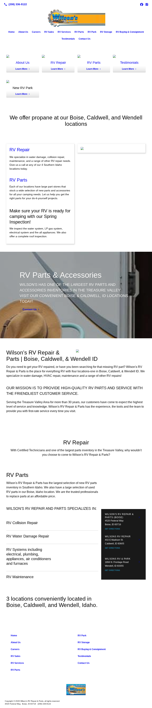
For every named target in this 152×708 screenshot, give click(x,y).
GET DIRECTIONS (112, 529)
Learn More (21, 69)
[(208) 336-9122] (15, 4)
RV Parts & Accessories (61, 275)
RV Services (64, 32)
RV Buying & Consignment (130, 32)
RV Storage (106, 32)
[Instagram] (146, 4)
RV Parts (79, 32)
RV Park (92, 32)
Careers (36, 32)
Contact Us (84, 39)
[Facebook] (141, 4)
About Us (23, 32)
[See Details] (139, 517)
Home (11, 32)
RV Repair (58, 62)
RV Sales (49, 32)
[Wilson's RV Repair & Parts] (76, 689)
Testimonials (68, 39)
